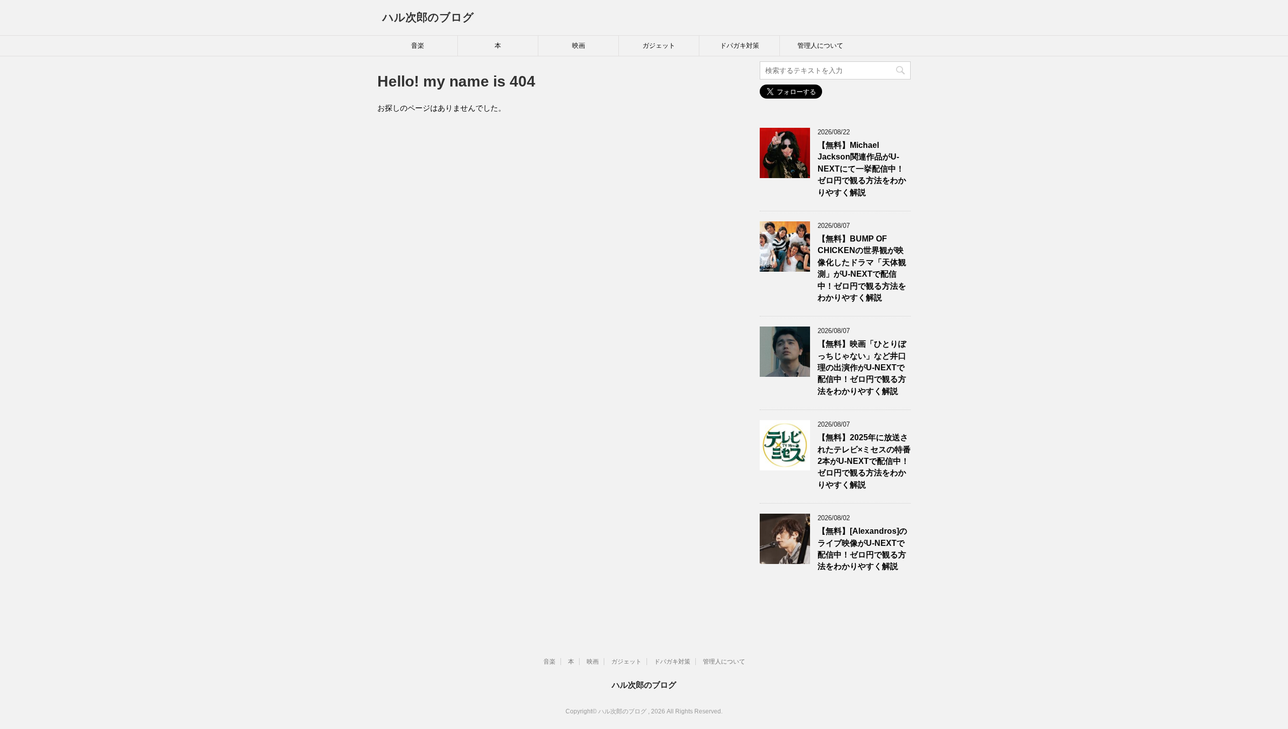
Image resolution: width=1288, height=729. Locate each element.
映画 (578, 45)
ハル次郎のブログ (428, 17)
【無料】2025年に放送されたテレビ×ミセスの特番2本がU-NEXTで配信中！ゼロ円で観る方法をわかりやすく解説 (864, 461)
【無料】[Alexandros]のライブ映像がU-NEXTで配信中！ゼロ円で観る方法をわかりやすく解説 (862, 549)
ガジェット (658, 45)
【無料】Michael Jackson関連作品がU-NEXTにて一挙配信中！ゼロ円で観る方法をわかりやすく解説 (862, 169)
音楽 (417, 45)
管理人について (820, 45)
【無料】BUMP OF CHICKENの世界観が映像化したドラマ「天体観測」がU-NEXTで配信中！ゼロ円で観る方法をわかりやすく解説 (862, 268)
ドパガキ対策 (739, 45)
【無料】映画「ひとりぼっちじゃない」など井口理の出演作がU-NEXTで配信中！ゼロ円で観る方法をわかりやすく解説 (862, 367)
